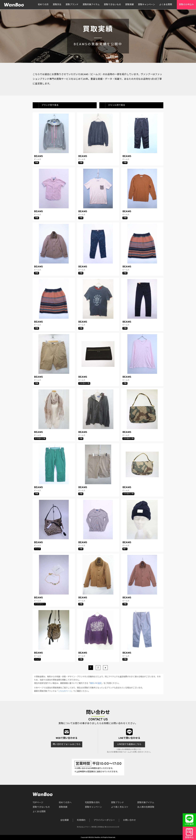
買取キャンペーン (146, 4)
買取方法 (57, 4)
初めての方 (43, 4)
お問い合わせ (129, 820)
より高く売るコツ (119, 807)
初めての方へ (65, 802)
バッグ (37, 549)
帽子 (125, 549)
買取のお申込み (186, 4)
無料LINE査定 (96, 683)
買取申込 (189, 837)
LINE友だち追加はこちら (129, 744)
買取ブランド (72, 4)
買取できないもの (112, 4)
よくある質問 (165, 4)
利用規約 (81, 820)
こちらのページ (64, 691)
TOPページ (38, 802)
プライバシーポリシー (104, 820)
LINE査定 (189, 824)
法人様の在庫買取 (145, 807)
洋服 (36, 163)
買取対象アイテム (91, 4)
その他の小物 (84, 383)
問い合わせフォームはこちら (67, 744)
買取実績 (129, 4)
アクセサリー (40, 604)
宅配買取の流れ (92, 802)
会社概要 (64, 820)
